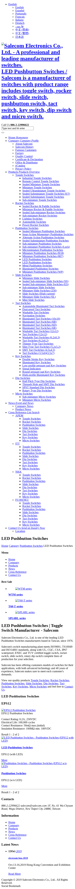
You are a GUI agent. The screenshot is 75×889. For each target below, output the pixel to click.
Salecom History (24, 146)
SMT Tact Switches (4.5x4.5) (38, 349)
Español (19, 10)
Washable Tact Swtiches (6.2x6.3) (41, 337)
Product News (23, 409)
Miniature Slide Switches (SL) (39, 296)
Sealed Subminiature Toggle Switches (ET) (46, 193)
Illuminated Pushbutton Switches (40, 268)
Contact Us (26, 527)
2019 (19, 851)
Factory (19, 153)
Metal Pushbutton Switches (37, 265)
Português (20, 13)
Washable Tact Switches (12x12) (40, 331)
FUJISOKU (22, 499)
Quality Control (24, 156)
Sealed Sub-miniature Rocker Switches (43, 212)
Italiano (19, 19)
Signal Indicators (31, 368)
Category (14, 545)
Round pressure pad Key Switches (41, 371)
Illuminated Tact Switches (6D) (39, 324)
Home (18, 137)
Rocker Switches (24, 203)
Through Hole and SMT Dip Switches (43, 384)
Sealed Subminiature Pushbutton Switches (45, 240)
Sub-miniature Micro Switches (39, 396)
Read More (14, 873)
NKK (18, 471)
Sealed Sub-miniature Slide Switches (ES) (45, 284)
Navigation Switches (33, 315)
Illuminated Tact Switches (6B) (39, 321)
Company (23, 140)
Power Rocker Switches (35, 225)
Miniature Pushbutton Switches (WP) (42, 271)
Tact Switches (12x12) (34, 334)
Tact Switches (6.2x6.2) (35, 340)
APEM (19, 415)
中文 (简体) (22, 29)
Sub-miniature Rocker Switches (39, 215)
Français (20, 16)
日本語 (19, 36)
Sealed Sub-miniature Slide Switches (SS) (45, 281)
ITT (17, 443)
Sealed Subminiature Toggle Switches (43, 196)
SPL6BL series (17, 618)
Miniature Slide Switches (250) (39, 290)
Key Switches (23, 356)
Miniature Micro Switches (36, 399)
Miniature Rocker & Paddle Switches (42, 209)
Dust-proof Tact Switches (36, 309)
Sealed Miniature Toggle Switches (41, 184)
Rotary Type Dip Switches (37, 390)
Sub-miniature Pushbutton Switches (42, 243)
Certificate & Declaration (29, 159)
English (12, 4)
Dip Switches (22, 378)
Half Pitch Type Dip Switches (38, 381)
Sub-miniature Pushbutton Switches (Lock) (46, 246)
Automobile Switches (34, 221)
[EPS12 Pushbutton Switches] (18, 710)
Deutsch (19, 23)
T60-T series (15, 606)
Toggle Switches (24, 175)
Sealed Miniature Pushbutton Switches (43, 231)
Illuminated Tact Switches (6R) (39, 328)
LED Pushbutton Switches (37, 259)
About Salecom (23, 143)
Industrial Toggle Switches (37, 178)
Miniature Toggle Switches (37, 187)
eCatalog (20, 165)
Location (20, 531)
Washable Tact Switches (35, 312)
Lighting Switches (32, 218)
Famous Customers (25, 150)
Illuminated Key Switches (36, 362)
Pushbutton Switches (26, 228)
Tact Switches (23, 303)
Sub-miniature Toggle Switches (39, 200)
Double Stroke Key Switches (38, 359)
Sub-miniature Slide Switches (38, 287)
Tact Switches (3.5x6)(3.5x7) (38, 353)
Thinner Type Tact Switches (37, 343)
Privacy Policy (23, 168)
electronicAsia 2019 (18, 858)
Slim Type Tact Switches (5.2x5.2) (41, 346)
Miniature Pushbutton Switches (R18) (43, 253)
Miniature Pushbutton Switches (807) (42, 256)
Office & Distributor (26, 162)
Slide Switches (23, 274)
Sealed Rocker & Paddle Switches (41, 206)
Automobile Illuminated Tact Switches (43, 306)
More (4, 760)
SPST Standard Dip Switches (38, 387)
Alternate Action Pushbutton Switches (43, 237)
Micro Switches (24, 393)
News (20, 403)
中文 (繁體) (22, 33)
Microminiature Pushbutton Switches (42, 249)
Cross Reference (23, 412)
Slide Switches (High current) (38, 293)
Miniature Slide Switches (36, 278)
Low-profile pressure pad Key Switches (44, 365)
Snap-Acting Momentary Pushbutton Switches (47, 234)
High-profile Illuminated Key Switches (43, 374)
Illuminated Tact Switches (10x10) (41, 318)
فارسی (19, 26)
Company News (24, 406)
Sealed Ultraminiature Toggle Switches (43, 190)
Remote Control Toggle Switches (40, 181)
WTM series (15, 594)
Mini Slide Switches (33, 299)
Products (24, 171)
